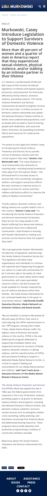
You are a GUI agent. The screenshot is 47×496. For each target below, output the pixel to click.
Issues (15, 482)
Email (11, 468)
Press (5, 15)
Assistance (32, 478)
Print (4, 468)
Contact (23, 486)
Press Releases (18, 15)
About (11, 478)
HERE (4, 447)
